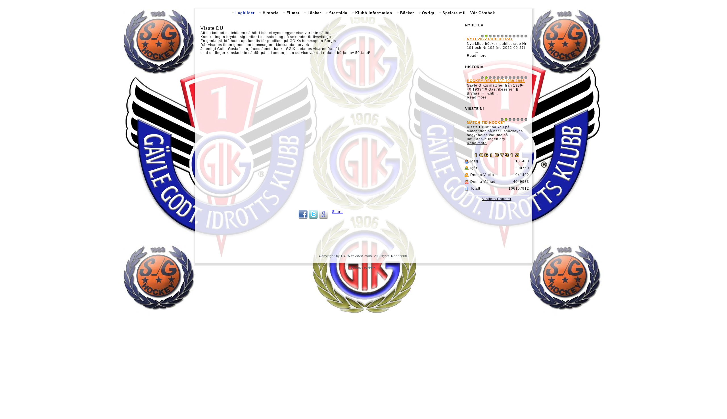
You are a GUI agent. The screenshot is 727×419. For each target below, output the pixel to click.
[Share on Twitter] (313, 218)
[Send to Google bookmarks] (323, 218)
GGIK (371, 267)
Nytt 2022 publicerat (490, 39)
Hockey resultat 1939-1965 (496, 81)
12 (526, 36)
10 (518, 36)
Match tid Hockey (486, 123)
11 (522, 36)
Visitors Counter (496, 199)
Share (337, 212)
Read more (477, 56)
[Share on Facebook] (303, 218)
